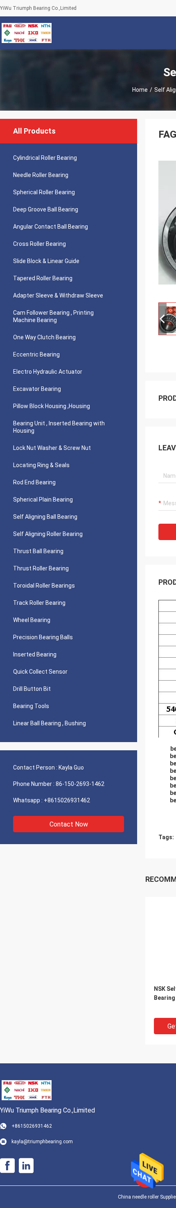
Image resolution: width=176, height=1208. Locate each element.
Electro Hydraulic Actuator (47, 371)
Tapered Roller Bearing (42, 278)
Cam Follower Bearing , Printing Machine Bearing (53, 316)
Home (140, 89)
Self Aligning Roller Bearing (48, 534)
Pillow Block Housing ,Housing (51, 406)
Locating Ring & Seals (41, 465)
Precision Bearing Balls (43, 637)
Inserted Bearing (34, 654)
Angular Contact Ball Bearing (50, 226)
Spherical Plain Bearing (43, 499)
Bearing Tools (31, 706)
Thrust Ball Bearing (38, 551)
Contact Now (69, 824)
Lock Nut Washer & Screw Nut (52, 448)
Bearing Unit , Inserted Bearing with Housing (59, 427)
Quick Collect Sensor (40, 671)
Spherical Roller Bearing (44, 192)
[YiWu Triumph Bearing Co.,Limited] (27, 33)
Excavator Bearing (37, 389)
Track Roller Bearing (39, 602)
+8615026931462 (67, 800)
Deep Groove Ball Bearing (45, 209)
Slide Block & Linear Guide (46, 261)
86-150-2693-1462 (80, 784)
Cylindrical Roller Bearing (45, 157)
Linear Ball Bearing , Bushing (49, 723)
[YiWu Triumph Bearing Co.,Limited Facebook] (7, 1165)
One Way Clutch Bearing (44, 337)
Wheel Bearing (31, 620)
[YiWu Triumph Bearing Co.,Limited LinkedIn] (26, 1165)
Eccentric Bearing (36, 354)
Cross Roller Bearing (39, 244)
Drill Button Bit (32, 689)
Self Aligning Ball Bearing (45, 516)
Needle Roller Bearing (40, 175)
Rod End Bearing (34, 482)
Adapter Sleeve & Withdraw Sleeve (58, 295)
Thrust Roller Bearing (41, 568)
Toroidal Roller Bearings (44, 585)
